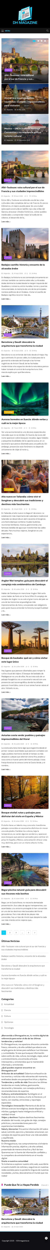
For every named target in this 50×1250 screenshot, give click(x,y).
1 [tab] (34, 41)
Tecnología (9, 1028)
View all (44, 1185)
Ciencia (7, 1010)
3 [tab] (41, 41)
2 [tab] (38, 41)
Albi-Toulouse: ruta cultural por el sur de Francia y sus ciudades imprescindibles (19, 79)
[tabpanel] (25, 61)
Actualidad (8, 412)
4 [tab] (45, 41)
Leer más (5, 221)
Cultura (8, 70)
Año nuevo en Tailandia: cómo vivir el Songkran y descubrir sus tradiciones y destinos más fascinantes (22, 500)
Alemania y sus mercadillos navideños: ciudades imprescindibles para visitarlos (24, 102)
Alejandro (9, 110)
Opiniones (8, 1022)
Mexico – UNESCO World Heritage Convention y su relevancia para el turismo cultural (22, 132)
